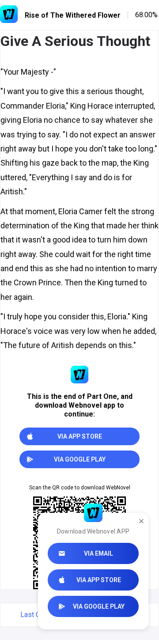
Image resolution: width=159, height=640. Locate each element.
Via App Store (98, 579)
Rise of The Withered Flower (73, 15)
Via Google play (99, 606)
